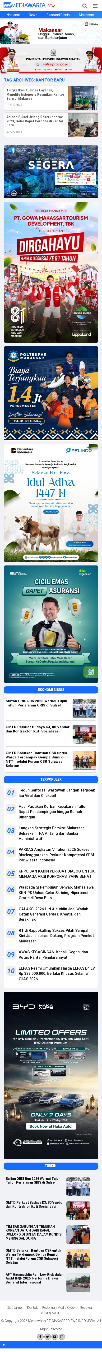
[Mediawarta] (29, 6)
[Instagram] (62, 1337)
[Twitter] (47, 1337)
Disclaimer (15, 1307)
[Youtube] (54, 1337)
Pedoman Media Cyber (59, 1307)
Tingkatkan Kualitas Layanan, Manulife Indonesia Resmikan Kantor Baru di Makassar (35, 94)
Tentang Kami (49, 1312)
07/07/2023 (14, 131)
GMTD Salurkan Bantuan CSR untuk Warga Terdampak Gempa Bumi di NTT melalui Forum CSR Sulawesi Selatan (33, 1256)
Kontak (32, 1307)
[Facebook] (40, 1337)
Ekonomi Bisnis (58, 15)
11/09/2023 (14, 105)
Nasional (13, 15)
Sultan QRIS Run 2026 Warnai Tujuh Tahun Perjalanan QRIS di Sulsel (33, 1181)
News (33, 15)
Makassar (86, 15)
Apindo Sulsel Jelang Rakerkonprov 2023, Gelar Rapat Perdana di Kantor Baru (35, 121)
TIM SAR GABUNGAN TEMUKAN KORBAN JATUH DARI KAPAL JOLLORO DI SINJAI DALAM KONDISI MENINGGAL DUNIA (34, 1232)
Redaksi (86, 1307)
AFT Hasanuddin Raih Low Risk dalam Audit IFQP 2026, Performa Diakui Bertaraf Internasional (35, 1278)
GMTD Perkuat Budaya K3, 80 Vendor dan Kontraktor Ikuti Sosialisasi (35, 1204)
